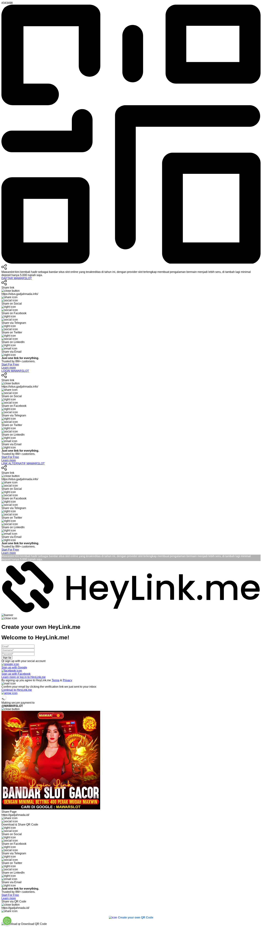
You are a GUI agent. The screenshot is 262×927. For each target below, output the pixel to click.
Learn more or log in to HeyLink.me (23, 677)
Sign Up (7, 657)
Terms (55, 680)
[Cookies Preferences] (7, 920)
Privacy (67, 680)
